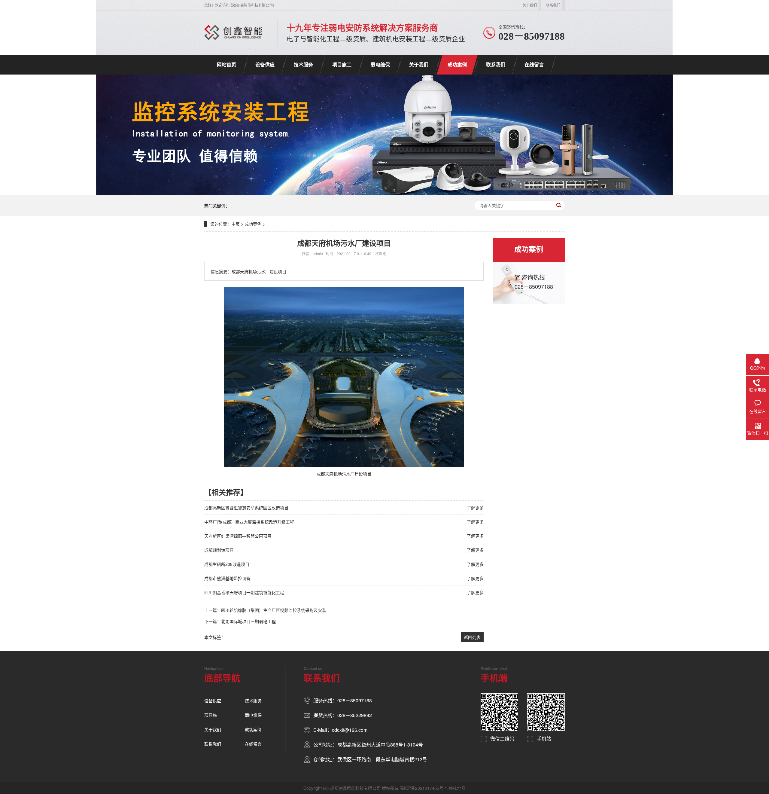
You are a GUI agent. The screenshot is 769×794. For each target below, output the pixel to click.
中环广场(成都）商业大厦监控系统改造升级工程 (249, 522)
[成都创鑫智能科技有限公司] (233, 32)
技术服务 (303, 64)
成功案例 (457, 64)
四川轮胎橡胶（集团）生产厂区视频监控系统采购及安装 (273, 610)
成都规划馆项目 (219, 550)
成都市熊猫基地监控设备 (227, 578)
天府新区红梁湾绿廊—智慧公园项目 (238, 536)
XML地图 (457, 788)
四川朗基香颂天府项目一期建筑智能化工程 (244, 592)
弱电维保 (380, 64)
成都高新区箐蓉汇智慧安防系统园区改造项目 (246, 508)
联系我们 (553, 5)
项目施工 (341, 64)
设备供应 (265, 64)
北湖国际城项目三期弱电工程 (248, 621)
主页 (235, 224)
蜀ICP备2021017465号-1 (423, 788)
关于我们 (529, 5)
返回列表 (472, 637)
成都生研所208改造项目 (226, 564)
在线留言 (534, 64)
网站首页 (226, 64)
